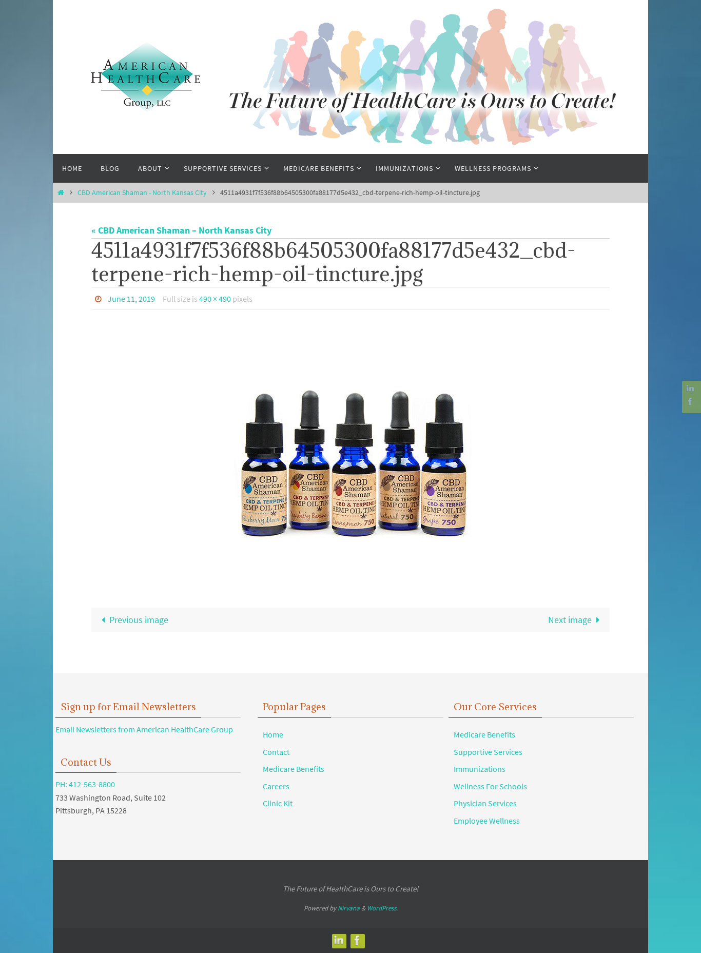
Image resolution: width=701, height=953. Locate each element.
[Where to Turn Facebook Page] (690, 402)
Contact (276, 752)
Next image (570, 620)
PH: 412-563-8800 (85, 784)
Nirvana (349, 908)
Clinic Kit (278, 803)
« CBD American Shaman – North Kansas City (181, 230)
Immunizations (479, 769)
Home (273, 734)
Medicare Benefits (293, 769)
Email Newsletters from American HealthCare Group (144, 729)
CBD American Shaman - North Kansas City (142, 192)
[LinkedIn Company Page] (690, 389)
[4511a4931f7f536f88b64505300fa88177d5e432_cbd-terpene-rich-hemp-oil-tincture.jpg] (350, 450)
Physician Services (485, 803)
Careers (276, 786)
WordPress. (382, 908)
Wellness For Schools (490, 786)
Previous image (138, 620)
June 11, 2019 (131, 299)
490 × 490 (215, 299)
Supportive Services (488, 752)
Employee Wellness (487, 820)
